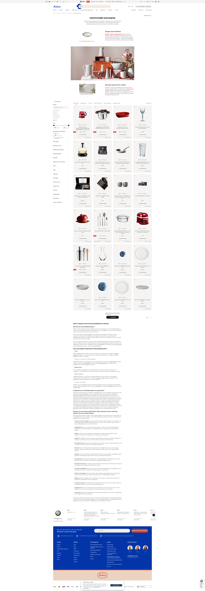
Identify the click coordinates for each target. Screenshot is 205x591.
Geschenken (149, 10)
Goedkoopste (84, 103)
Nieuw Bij (140, 10)
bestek (116, 353)
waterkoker (113, 361)
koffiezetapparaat (102, 363)
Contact (92, 558)
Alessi (75, 546)
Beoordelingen (110, 544)
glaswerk (75, 355)
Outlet (58, 559)
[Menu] (203, 579)
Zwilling (75, 557)
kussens (98, 378)
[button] (112, 103)
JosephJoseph (77, 555)
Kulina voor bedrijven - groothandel (112, 554)
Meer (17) (55, 120)
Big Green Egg (77, 553)
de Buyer (75, 559)
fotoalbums (110, 386)
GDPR (91, 556)
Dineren (58, 546)
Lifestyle (59, 555)
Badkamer (59, 553)
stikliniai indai (117, 34)
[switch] (201, 587)
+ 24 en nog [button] (112, 317)
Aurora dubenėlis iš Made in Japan (86, 41)
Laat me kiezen (86, 588)
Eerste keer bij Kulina (111, 548)
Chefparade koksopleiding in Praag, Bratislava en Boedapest (114, 557)
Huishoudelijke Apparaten (62, 548)
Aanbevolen (76, 103)
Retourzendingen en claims (96, 544)
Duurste (90, 103)
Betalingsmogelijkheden (95, 550)
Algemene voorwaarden (95, 554)
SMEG (75, 548)
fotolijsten (98, 386)
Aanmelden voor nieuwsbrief (140, 530)
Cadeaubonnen (110, 546)
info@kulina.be (132, 556)
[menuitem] (55, 10)
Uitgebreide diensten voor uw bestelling (96, 547)
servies (81, 355)
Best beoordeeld (107, 103)
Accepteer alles (116, 585)
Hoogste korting (116, 103)
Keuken (58, 544)
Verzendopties (93, 552)
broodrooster (87, 363)
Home (58, 557)
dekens (103, 378)
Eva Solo (75, 561)
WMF (75, 544)
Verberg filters (57, 101)
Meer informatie (97, 587)
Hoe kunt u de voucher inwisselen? (114, 564)
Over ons (109, 566)
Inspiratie (133, 10)
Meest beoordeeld (98, 103)
